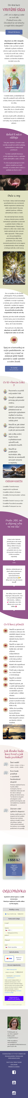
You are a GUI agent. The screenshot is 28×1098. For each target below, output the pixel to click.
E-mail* (7, 923)
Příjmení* (7, 940)
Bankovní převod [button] (18, 958)
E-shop (11, 1062)
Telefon (7, 928)
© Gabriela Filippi (7, 1053)
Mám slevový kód (12, 969)
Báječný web (22, 1053)
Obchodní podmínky (10, 1056)
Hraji (7, 1062)
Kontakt (20, 1062)
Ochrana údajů (19, 1056)
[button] (9, 958)
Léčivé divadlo (14, 1064)
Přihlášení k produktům (14, 1066)
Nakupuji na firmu (12, 933)
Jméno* (7, 935)
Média (15, 1062)
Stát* (6, 945)
